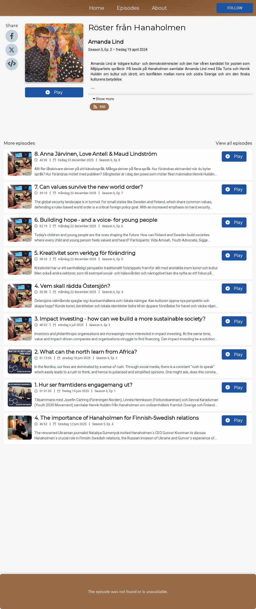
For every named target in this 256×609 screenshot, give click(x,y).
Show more (105, 99)
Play (58, 92)
